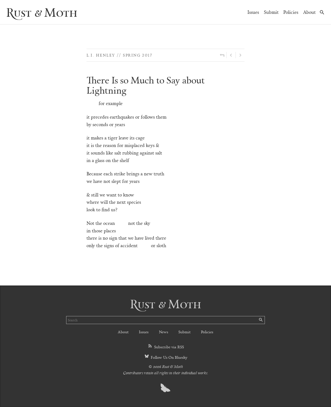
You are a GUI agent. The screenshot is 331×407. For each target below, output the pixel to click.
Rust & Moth (41, 12)
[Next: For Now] (240, 55)
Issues (253, 12)
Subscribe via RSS (168, 347)
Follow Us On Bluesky (168, 357)
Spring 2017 (137, 55)
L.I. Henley (101, 55)
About (309, 12)
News (163, 331)
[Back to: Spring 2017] (222, 55)
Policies (290, 12)
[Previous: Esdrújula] (231, 55)
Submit (271, 12)
